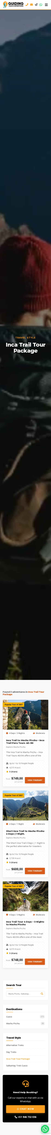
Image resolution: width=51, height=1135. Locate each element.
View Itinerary (35, 780)
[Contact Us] (36, 4)
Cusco (25, 1016)
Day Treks (11, 1052)
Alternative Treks (15, 1045)
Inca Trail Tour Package (18, 1058)
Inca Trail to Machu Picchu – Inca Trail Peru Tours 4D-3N (25, 741)
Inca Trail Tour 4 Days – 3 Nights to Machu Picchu (25, 923)
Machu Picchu (25, 1023)
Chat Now (26, 1109)
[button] (45, 1129)
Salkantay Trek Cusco (16, 1065)
